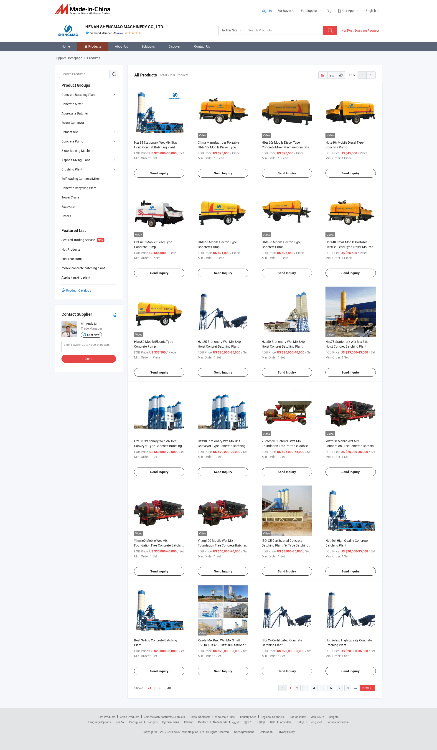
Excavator (68, 206)
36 (159, 688)
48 (169, 688)
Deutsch (203, 722)
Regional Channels (272, 717)
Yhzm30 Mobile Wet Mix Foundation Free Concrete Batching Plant (350, 446)
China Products (129, 717)
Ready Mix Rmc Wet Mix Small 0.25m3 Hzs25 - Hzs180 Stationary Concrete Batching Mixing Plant (222, 645)
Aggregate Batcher (74, 113)
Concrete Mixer (72, 104)
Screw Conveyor (72, 122)
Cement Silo (69, 132)
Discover (174, 46)
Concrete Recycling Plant (79, 188)
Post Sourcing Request (363, 30)
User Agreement (244, 732)
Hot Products (107, 717)
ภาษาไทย (286, 722)
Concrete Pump (72, 141)
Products (94, 46)
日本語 (261, 722)
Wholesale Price (225, 717)
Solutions (148, 46)
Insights (333, 717)
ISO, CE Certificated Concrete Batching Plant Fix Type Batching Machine (285, 545)
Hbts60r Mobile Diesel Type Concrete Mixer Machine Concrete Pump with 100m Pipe (285, 147)
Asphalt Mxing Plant (75, 160)
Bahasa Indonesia (338, 722)
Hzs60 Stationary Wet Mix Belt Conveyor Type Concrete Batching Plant (158, 446)
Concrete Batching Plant (78, 94)
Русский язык (170, 722)
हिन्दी (272, 722)
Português (135, 722)
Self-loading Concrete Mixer (80, 178)
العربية (235, 722)
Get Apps (349, 10)
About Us (121, 46)
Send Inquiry (159, 173)
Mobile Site (317, 717)
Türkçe (300, 722)
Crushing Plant (71, 169)
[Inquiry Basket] (330, 10)
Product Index (297, 717)
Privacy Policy (286, 732)
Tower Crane (70, 197)
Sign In (267, 10)
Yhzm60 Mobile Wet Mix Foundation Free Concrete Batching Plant (159, 545)
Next (365, 688)
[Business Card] (114, 314)
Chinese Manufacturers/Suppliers (164, 717)
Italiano (188, 722)
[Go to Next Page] (371, 75)
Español (119, 722)
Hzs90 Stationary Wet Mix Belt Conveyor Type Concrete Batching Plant (222, 446)
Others (66, 216)
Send (88, 358)
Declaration (266, 732)
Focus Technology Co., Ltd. (189, 732)
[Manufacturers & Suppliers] (84, 9)
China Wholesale (200, 717)
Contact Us (202, 46)
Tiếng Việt (315, 722)
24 (149, 688)
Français (152, 722)
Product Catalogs (78, 290)
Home (65, 46)
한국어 (248, 722)
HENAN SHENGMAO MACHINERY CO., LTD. (124, 26)
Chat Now (93, 335)
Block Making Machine (77, 150)
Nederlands (220, 722)
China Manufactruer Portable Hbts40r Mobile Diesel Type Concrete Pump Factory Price (218, 147)
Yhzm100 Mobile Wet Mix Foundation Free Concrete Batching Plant (223, 545)
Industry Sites (247, 717)
